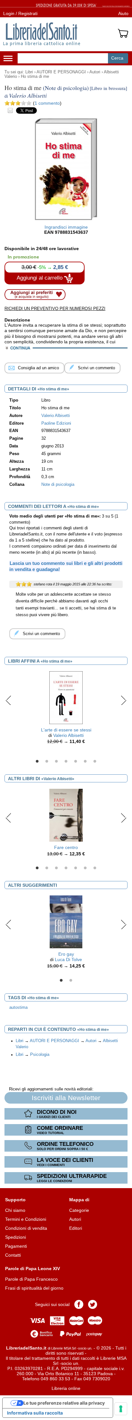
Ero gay (66, 954)
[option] (66, 709)
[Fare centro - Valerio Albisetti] (65, 814)
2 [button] (47, 761)
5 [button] (75, 761)
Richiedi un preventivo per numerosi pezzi (54, 308)
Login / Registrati (20, 13)
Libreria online (66, 1388)
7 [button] (95, 761)
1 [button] (37, 761)
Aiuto (123, 13)
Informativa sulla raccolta (35, 1413)
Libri (29, 72)
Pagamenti (16, 1246)
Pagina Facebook (78, 1304)
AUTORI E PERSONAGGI (61, 72)
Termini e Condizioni (25, 1219)
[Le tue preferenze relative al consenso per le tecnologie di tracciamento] (121, 1409)
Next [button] (124, 700)
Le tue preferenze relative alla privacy (64, 1403)
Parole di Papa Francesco (31, 1279)
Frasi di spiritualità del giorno (34, 1288)
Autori (94, 72)
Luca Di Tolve (68, 959)
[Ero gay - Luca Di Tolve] (66, 921)
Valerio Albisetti (68, 735)
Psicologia (39, 1054)
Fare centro (66, 847)
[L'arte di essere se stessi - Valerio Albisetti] (65, 697)
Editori (75, 1228)
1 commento (47, 103)
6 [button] (85, 761)
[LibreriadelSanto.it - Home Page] (41, 34)
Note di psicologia (57, 484)
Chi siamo (15, 1210)
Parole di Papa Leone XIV (32, 1268)
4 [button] (66, 761)
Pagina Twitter (92, 1304)
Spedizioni (15, 1237)
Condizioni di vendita (26, 1228)
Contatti (13, 1255)
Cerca (117, 58)
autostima (18, 1007)
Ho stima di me (35, 76)
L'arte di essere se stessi (66, 729)
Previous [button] (8, 700)
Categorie (79, 1210)
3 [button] (56, 761)
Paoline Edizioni (56, 423)
